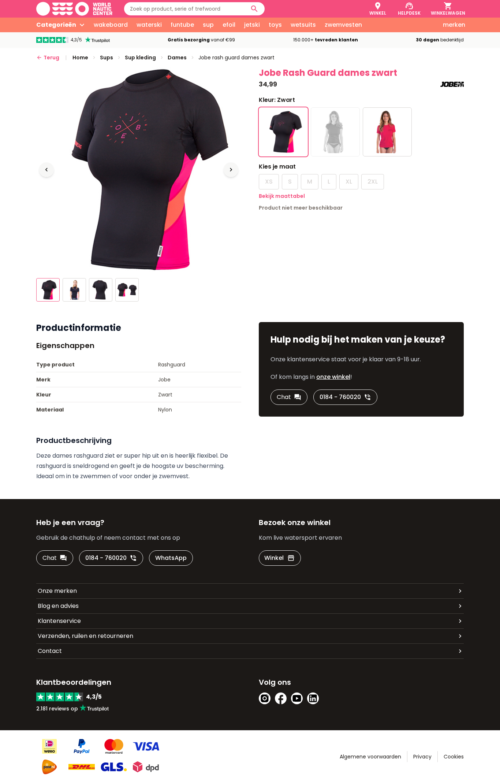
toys (275, 25)
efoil (229, 25)
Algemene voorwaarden (370, 756)
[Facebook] (281, 698)
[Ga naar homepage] (74, 9)
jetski (252, 25)
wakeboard (111, 25)
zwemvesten (343, 25)
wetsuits (303, 25)
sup (208, 25)
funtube (182, 25)
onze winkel (333, 377)
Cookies (454, 756)
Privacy (422, 756)
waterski (149, 25)
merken (454, 25)
